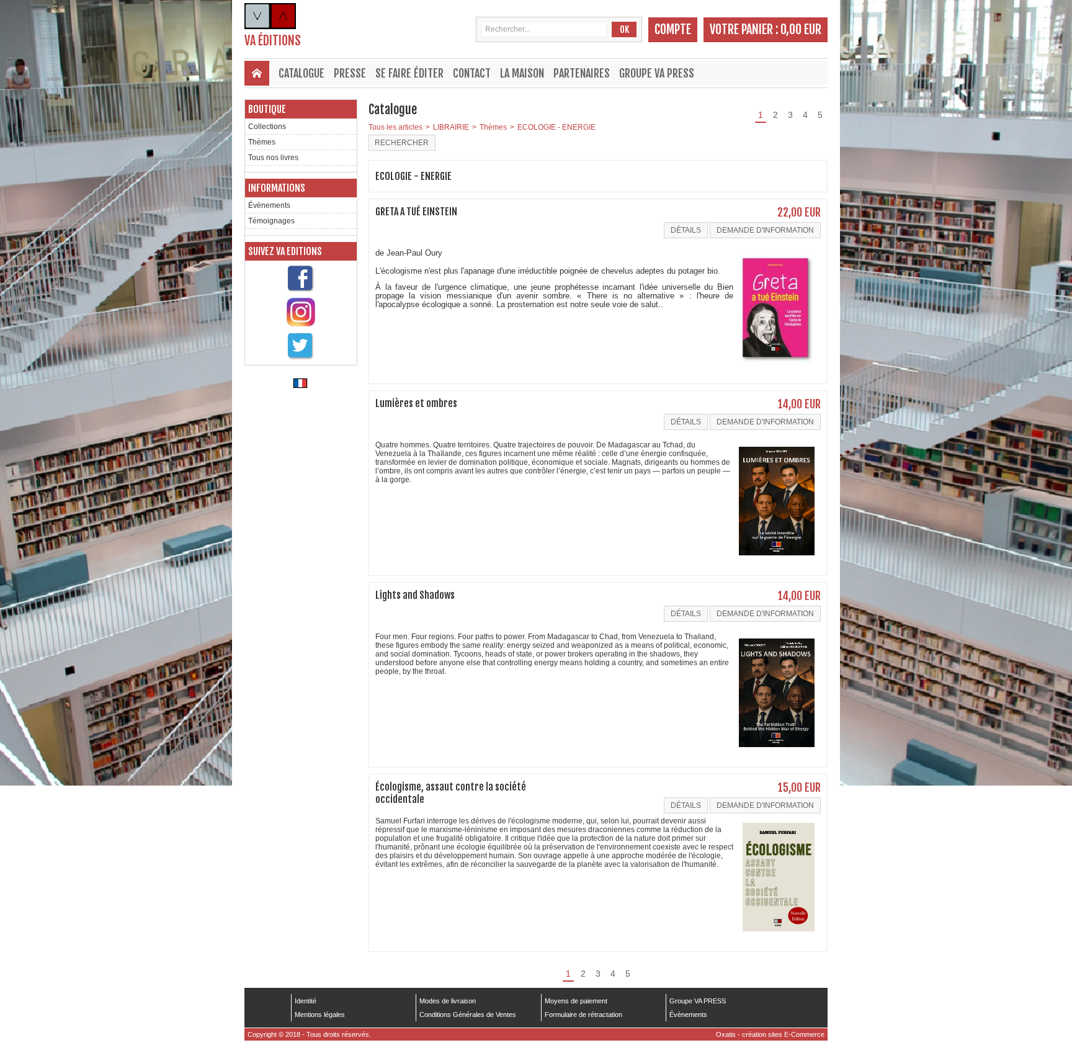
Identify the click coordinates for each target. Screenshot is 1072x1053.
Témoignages (271, 221)
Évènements (269, 205)
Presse (350, 73)
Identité (305, 1001)
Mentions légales (320, 1014)
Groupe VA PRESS (656, 73)
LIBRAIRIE (451, 127)
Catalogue (301, 73)
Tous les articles (395, 127)
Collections (267, 126)
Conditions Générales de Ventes (467, 1014)
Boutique (267, 109)
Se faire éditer (409, 73)
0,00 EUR (800, 29)
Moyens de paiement (576, 1001)
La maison (522, 73)
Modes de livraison (447, 1001)
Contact (472, 73)
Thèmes (261, 142)
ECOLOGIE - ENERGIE (556, 127)
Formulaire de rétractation (583, 1014)
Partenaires (581, 73)
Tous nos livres (273, 157)
